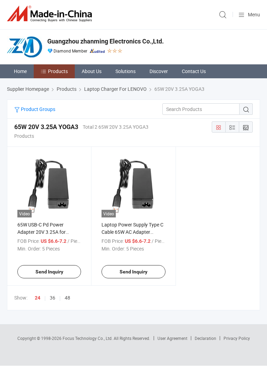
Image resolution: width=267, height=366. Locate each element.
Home (20, 71)
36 (52, 297)
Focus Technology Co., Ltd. (88, 338)
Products (58, 71)
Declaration (205, 338)
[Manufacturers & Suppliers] (51, 14)
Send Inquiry (49, 271)
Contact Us (194, 71)
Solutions (125, 71)
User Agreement (172, 338)
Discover (158, 71)
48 (67, 297)
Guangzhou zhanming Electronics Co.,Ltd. (105, 41)
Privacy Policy (237, 338)
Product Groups (37, 109)
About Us (92, 71)
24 (37, 298)
